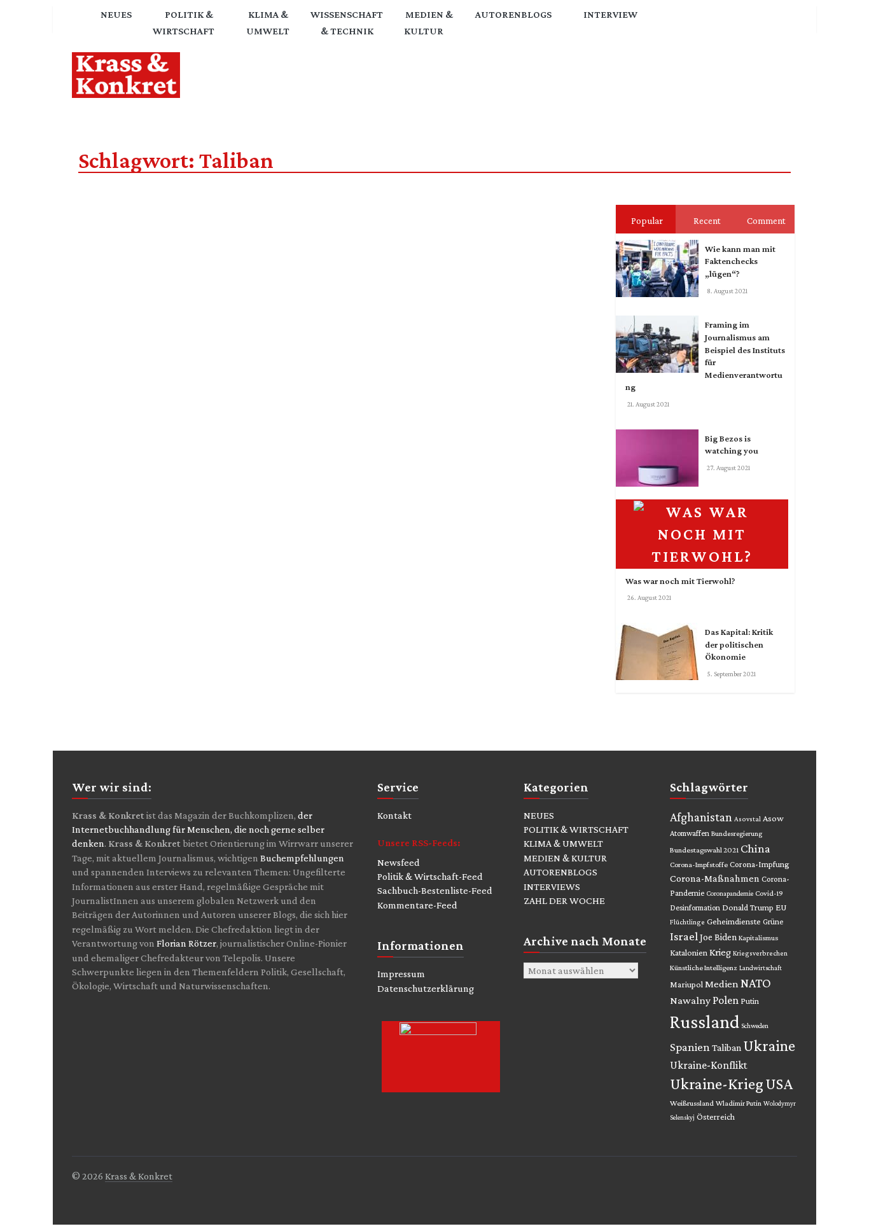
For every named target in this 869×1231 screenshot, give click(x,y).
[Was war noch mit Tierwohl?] (705, 502)
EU (781, 907)
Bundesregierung (736, 833)
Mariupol (686, 984)
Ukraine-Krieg (716, 1084)
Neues (116, 14)
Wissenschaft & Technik (346, 22)
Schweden (754, 1025)
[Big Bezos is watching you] (660, 432)
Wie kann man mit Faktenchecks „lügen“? (740, 261)
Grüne (773, 921)
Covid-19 (769, 893)
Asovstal (747, 819)
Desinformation (695, 907)
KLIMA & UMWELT (563, 843)
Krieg (720, 952)
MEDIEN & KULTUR (565, 857)
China (755, 848)
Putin (749, 1001)
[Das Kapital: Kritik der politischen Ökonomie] (660, 625)
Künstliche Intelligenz (703, 967)
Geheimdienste (734, 921)
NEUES (539, 815)
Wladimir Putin (738, 1103)
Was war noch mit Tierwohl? (680, 581)
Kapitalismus (758, 937)
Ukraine (769, 1045)
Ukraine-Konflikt (708, 1065)
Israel (684, 936)
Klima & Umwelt (267, 22)
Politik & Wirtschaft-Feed (430, 876)
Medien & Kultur (428, 22)
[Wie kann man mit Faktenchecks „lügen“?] (660, 242)
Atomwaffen (689, 833)
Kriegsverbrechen (760, 953)
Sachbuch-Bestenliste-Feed (434, 890)
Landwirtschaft (760, 967)
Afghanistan (701, 817)
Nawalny (690, 1000)
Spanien (690, 1047)
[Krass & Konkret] (81, 24)
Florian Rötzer (186, 943)
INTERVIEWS (552, 886)
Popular (647, 221)
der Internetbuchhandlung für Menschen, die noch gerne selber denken (198, 829)
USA (779, 1083)
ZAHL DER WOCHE (564, 900)
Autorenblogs (513, 14)
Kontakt (394, 815)
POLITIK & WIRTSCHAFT (576, 829)
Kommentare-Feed (417, 905)
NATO (755, 983)
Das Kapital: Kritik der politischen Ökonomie (739, 644)
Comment (766, 221)
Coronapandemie (729, 893)
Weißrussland (692, 1103)
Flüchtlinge (687, 922)
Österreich (716, 1117)
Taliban (726, 1047)
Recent (707, 221)
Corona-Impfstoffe (699, 864)
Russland (704, 1022)
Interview (610, 14)
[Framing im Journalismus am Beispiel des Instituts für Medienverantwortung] (660, 318)
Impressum (401, 973)
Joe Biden (718, 936)
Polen (726, 1000)
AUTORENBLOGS (560, 871)
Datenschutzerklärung (425, 988)
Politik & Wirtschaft (183, 22)
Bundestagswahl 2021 (704, 849)
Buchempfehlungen (302, 857)
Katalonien (688, 952)
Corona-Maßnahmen (715, 878)
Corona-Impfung (759, 864)
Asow (773, 818)
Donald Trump (748, 907)
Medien (722, 984)
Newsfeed (398, 862)
